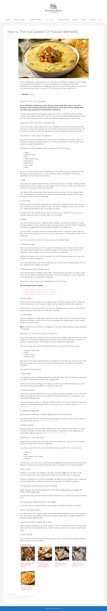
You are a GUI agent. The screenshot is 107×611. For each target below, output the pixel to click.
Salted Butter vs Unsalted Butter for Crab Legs (40, 292)
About (84, 19)
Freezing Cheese (63, 19)
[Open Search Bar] (100, 19)
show (31, 94)
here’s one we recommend (49, 421)
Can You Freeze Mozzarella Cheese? (18, 597)
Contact (93, 19)
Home (8, 19)
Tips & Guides (49, 19)
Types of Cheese (19, 19)
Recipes (75, 19)
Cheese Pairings (36, 19)
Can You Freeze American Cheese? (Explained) (21, 596)
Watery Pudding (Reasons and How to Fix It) (39, 290)
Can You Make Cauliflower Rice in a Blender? (39, 294)
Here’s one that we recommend (54, 433)
